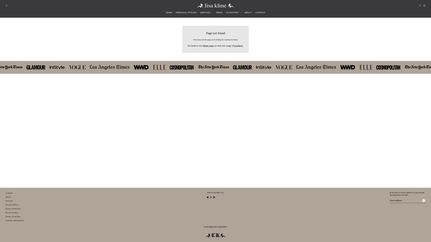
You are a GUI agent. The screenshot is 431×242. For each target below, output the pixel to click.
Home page (208, 46)
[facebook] (207, 197)
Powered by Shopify (215, 227)
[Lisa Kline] (215, 6)
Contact (9, 193)
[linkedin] (214, 197)
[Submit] (423, 200)
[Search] (6, 5)
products (238, 46)
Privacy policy (11, 212)
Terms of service (13, 216)
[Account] (420, 5)
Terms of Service (13, 209)
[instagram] (211, 197)
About (8, 197)
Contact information (14, 220)
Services (9, 201)
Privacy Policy (11, 205)
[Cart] (424, 5)
